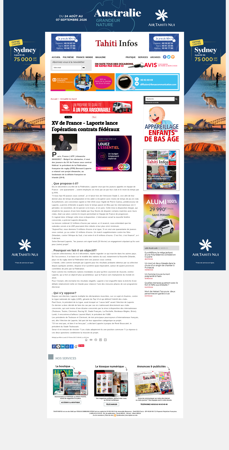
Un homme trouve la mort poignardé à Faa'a (157, 275)
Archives (155, 57)
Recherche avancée (152, 102)
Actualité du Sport (68, 99)
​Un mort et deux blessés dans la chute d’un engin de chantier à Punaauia (160, 265)
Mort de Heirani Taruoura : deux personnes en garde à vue (160, 292)
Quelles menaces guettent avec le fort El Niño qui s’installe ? (161, 284)
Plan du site (109, 415)
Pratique (131, 57)
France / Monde (84, 57)
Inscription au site (131, 415)
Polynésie (68, 57)
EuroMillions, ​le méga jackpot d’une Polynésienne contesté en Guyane (160, 254)
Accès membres (98, 415)
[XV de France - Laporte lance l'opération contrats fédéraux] (64, 134)
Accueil (56, 57)
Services (143, 57)
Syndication (120, 415)
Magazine (100, 57)
